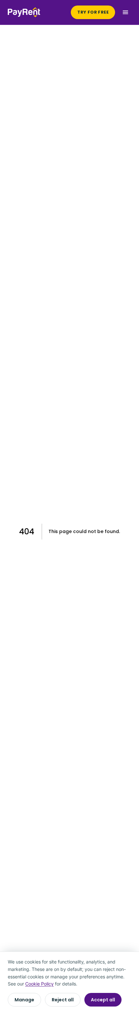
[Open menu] (125, 12)
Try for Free (93, 12)
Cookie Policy (39, 983)
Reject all (63, 999)
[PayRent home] (24, 12)
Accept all (103, 999)
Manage (24, 999)
